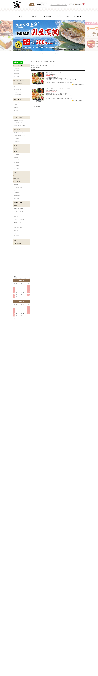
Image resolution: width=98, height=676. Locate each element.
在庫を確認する (38, 101)
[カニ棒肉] (38, 78)
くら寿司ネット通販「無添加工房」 (37, 61)
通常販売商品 (46, 61)
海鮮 (51, 61)
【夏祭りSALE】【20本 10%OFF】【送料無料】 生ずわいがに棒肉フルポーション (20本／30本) (63, 88)
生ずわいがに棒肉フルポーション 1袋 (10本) (54, 72)
